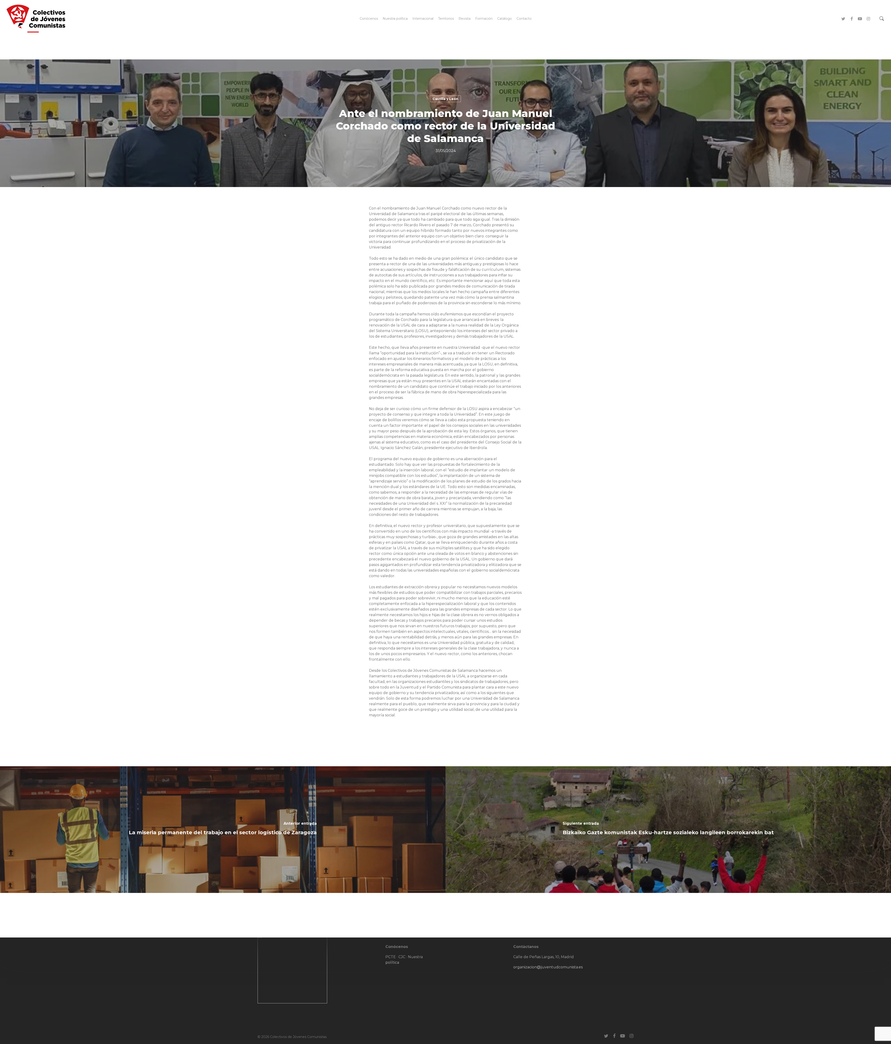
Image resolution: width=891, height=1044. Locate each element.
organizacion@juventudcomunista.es (548, 967)
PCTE (390, 957)
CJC (401, 957)
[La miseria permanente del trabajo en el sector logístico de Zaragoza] (223, 829)
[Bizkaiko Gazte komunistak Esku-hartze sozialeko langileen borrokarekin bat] (668, 829)
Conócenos (396, 946)
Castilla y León (445, 99)
